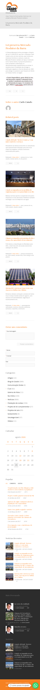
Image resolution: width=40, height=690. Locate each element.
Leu (7, 483)
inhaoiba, (21, 307)
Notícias (25, 16)
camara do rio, (25, 157)
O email (9, 356)
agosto (20, 437)
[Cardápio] (32, 4)
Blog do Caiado (13, 382)
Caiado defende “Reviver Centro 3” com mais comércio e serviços (19, 141)
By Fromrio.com (17, 686)
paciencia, (27, 307)
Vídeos (10, 421)
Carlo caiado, (9, 207)
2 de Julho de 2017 (21, 35)
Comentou (13, 483)
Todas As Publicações (16, 16)
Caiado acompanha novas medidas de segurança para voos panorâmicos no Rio (20, 191)
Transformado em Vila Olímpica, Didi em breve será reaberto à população (20, 489)
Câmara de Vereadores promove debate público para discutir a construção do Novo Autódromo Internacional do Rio (23, 616)
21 (28, 460)
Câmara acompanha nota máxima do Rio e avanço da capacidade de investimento (20, 239)
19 (20, 460)
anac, (22, 205)
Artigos (10, 378)
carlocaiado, (9, 307)
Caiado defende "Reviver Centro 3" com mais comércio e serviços (22, 545)
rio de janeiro (23, 159)
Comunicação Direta (15, 385)
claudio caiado (18, 207)
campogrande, (26, 305)
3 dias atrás (15, 157)
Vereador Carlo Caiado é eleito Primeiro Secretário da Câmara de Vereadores (19, 517)
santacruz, (9, 309)
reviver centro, (14, 159)
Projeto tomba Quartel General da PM (21, 496)
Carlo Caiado (25, 102)
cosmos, (15, 307)
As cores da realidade (21, 604)
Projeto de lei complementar (18, 407)
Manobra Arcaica (20, 627)
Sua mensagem (11, 331)
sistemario (21, 309)
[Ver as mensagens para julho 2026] (8, 437)
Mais (10, 163)
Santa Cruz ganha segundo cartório (20, 509)
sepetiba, (15, 309)
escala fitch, (19, 255)
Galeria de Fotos (14, 392)
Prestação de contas (15, 403)
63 (10, 91)
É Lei (9, 389)
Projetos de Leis (14, 410)
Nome (8, 350)
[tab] (7, 484)
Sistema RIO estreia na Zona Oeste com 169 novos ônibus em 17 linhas (19, 289)
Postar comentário (26, 344)
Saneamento (12, 414)
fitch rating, (26, 255)
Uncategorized (13, 418)
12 (20, 456)
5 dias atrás (15, 205)
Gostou (20, 483)
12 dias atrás (16, 305)
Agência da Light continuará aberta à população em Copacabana (20, 502)
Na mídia (11, 396)
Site (7, 362)
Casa (7, 16)
